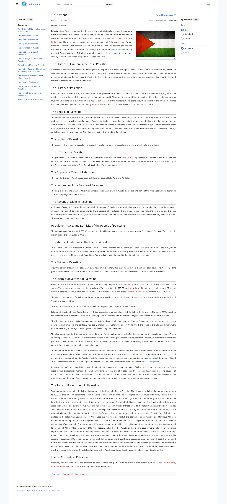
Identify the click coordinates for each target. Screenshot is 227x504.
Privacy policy (20, 491)
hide (30, 19)
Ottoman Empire (134, 291)
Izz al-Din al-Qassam (150, 361)
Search (109, 4)
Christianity (128, 284)
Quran (158, 251)
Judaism (142, 284)
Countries (67, 474)
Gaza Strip (126, 157)
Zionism (65, 306)
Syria (119, 38)
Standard (189, 34)
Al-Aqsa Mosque (99, 104)
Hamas (159, 462)
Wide (187, 52)
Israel (79, 378)
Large (187, 38)
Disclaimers (45, 491)
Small (187, 30)
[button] (17, 4)
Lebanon (111, 38)
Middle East (116, 49)
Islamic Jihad (169, 462)
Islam (119, 284)
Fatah (76, 466)
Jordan (54, 42)
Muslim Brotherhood (60, 466)
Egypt (124, 38)
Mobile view (55, 491)
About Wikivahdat (33, 491)
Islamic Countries (81, 474)
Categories (56, 474)
